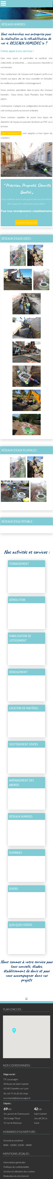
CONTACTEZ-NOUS (26, 222)
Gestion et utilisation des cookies (19, 1171)
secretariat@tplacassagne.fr (17, 1098)
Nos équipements (11, 133)
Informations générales (14, 1162)
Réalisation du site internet (16, 1176)
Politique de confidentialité (16, 1166)
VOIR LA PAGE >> (34, 591)
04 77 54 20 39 (14, 1093)
